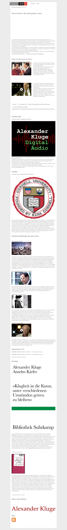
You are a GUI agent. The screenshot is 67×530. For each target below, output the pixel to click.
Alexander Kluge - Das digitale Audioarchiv (21, 119)
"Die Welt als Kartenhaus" (17, 323)
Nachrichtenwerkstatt (44, 104)
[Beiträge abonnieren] (14, 518)
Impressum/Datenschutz (19, 7)
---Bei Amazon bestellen (17, 452)
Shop (37, 3)
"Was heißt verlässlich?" (17, 241)
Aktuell (29, 104)
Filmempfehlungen (36, 104)
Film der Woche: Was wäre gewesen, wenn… (27, 13)
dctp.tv (15, 104)
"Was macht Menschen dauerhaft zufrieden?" (22, 271)
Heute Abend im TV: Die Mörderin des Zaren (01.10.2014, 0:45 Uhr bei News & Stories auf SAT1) (33, 109)
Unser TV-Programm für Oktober (20, 107)
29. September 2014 (22, 104)
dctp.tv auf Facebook (19, 499)
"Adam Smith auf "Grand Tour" (19, 294)
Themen (33, 3)
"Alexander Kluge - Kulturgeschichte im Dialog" (22, 174)
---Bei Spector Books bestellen (18, 494)
